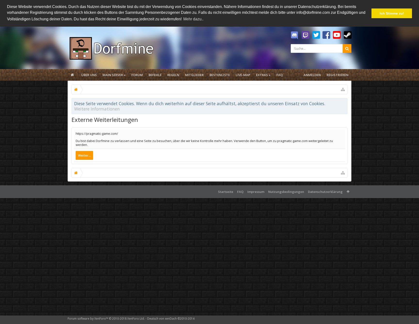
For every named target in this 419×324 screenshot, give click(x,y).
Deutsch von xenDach (170, 318)
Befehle (155, 75)
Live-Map (243, 75)
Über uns (89, 75)
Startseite (225, 192)
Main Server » (114, 75)
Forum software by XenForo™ (106, 318)
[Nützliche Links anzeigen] (342, 89)
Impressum (255, 192)
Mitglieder (194, 75)
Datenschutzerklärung (325, 192)
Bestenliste (220, 75)
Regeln (173, 75)
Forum (137, 75)
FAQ (279, 75)
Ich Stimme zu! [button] (392, 13)
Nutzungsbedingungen (286, 192)
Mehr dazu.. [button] (193, 19)
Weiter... (84, 155)
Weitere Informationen (97, 109)
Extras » (263, 75)
